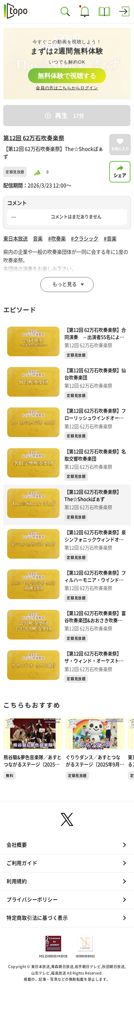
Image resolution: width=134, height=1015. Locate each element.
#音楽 (110, 238)
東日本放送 (15, 238)
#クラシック (84, 238)
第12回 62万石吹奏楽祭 (33, 138)
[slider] (39, 172)
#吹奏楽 (57, 238)
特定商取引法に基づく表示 (37, 917)
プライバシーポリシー (32, 899)
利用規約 (17, 881)
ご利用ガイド (22, 863)
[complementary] (67, 64)
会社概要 (17, 844)
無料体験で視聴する (67, 75)
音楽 (38, 238)
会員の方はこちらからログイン (67, 87)
